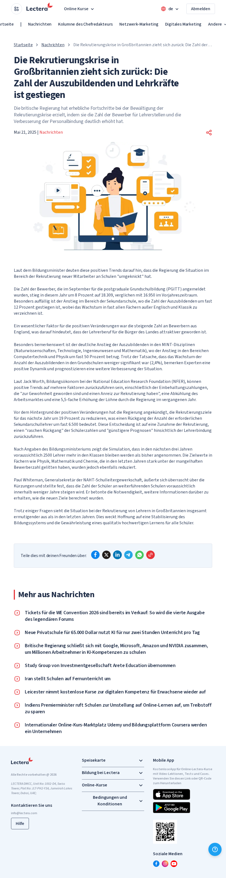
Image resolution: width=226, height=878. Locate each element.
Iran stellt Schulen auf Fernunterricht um (68, 679)
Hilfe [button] (20, 824)
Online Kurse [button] (76, 9)
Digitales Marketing (183, 24)
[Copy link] (150, 554)
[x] (106, 554)
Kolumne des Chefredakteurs (85, 24)
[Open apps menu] (16, 8)
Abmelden (200, 9)
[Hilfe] (215, 849)
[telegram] (128, 554)
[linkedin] (117, 554)
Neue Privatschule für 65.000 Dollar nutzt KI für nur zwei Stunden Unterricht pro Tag (112, 632)
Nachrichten (40, 24)
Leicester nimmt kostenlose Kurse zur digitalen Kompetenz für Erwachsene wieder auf (115, 692)
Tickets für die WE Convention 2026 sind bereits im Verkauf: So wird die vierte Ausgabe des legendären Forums (115, 616)
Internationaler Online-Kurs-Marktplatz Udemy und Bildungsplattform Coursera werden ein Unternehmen (116, 728)
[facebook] (95, 554)
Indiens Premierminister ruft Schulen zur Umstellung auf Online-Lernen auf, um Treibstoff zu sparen (118, 708)
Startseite (23, 45)
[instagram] (165, 863)
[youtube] (174, 863)
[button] (209, 132)
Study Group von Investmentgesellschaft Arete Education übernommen (100, 665)
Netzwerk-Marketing (138, 24)
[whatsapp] (139, 554)
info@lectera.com (24, 813)
